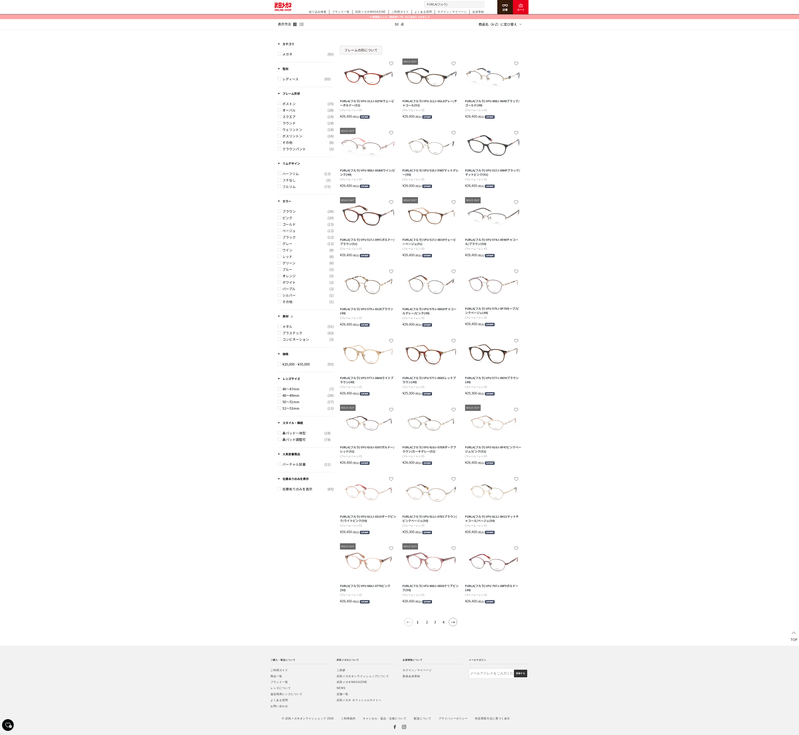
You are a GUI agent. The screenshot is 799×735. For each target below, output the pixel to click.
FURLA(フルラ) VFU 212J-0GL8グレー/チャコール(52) (429, 103)
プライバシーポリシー (453, 718)
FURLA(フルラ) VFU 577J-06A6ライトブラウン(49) (366, 380)
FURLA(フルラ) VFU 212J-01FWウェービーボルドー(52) (367, 103)
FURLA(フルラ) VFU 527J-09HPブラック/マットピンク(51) (492, 172)
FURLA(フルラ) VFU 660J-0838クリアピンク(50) (430, 588)
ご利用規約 (348, 718)
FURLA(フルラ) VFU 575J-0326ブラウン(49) (366, 311)
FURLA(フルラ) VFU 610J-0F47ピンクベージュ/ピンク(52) (493, 449)
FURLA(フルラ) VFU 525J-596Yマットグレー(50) (430, 172)
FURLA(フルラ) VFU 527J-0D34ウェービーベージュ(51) (429, 242)
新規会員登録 (411, 676)
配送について (422, 718)
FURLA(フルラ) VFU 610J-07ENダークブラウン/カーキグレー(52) (429, 449)
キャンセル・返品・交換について (385, 718)
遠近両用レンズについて (286, 694)
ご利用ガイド (400, 11)
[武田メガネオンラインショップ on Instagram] (404, 727)
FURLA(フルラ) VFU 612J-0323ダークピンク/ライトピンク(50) (368, 519)
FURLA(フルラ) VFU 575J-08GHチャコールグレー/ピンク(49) (429, 311)
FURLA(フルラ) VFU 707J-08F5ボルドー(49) (491, 588)
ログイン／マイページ (452, 11)
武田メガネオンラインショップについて (363, 676)
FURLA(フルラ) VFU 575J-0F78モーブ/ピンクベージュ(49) (492, 311)
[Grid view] (295, 24)
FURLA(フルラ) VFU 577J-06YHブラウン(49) (492, 380)
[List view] (301, 24)
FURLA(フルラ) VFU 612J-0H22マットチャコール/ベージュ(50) (492, 519)
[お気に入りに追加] (391, 63)
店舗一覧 (342, 694)
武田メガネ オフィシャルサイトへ (359, 700)
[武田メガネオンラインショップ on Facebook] (395, 727)
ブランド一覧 (341, 11)
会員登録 (478, 11)
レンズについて (280, 688)
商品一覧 (276, 676)
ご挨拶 (341, 670)
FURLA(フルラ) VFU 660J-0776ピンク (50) (365, 588)
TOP (793, 639)
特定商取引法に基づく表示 (492, 718)
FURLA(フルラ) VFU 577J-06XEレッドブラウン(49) (429, 380)
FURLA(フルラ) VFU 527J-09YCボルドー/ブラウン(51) (367, 242)
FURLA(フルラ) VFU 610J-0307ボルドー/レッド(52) (367, 449)
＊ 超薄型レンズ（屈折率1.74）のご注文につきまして (399, 17)
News (341, 688)
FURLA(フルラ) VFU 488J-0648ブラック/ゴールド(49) (492, 103)
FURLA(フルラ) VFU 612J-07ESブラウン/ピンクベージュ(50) (429, 519)
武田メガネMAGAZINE (370, 11)
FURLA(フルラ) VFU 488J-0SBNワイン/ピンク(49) (367, 172)
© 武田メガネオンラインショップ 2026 (308, 718)
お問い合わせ (279, 706)
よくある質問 (423, 11)
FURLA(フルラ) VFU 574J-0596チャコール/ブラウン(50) (491, 242)
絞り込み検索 (317, 11)
